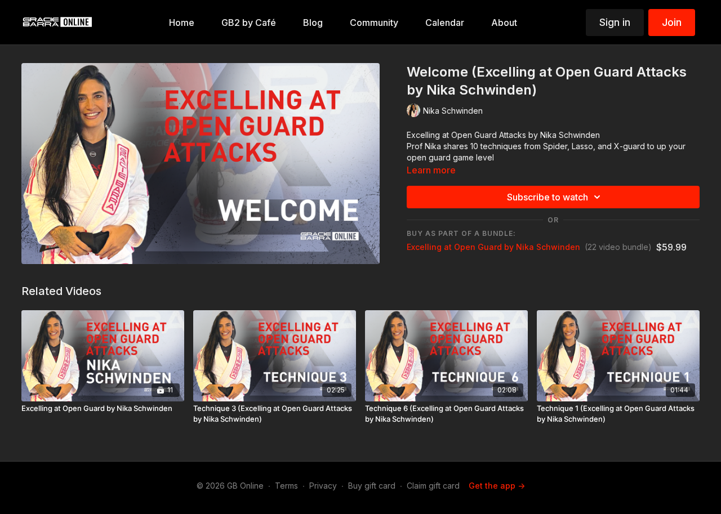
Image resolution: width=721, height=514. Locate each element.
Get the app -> (497, 485)
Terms (286, 485)
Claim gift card (433, 485)
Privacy (323, 485)
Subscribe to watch (547, 197)
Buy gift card (371, 485)
